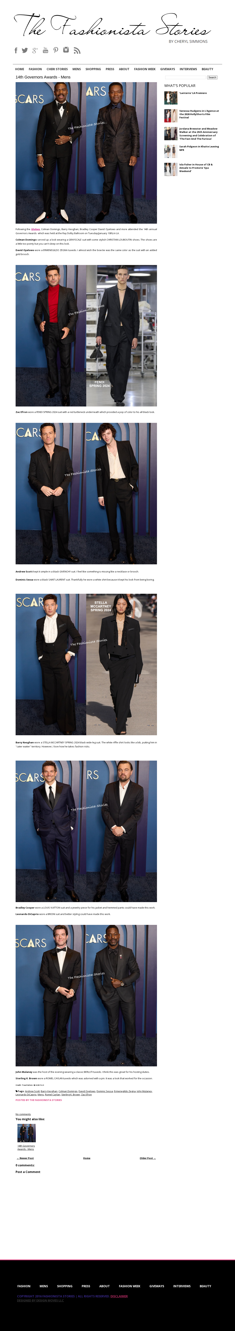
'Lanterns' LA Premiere (193, 93)
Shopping (93, 69)
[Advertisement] (191, 205)
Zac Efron (86, 1094)
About (124, 69)
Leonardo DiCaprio (26, 1094)
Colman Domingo (68, 1091)
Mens (77, 69)
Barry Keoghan (49, 1091)
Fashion (35, 69)
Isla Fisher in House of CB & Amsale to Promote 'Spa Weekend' (196, 168)
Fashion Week (145, 69)
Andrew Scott (32, 1091)
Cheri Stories (57, 69)
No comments (23, 1114)
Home (19, 69)
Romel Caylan (52, 1094)
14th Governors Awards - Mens (43, 77)
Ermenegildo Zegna (125, 1091)
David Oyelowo (87, 1091)
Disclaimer (119, 1296)
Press (110, 69)
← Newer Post (25, 1158)
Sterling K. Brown (70, 1094)
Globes (35, 229)
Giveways (167, 69)
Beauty (207, 69)
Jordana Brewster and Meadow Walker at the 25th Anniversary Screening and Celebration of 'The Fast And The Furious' (198, 133)
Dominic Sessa (105, 1091)
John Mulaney (144, 1091)
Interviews (188, 69)
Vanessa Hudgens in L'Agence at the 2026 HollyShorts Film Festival (199, 114)
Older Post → (148, 1158)
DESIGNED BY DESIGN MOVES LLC (40, 1300)
